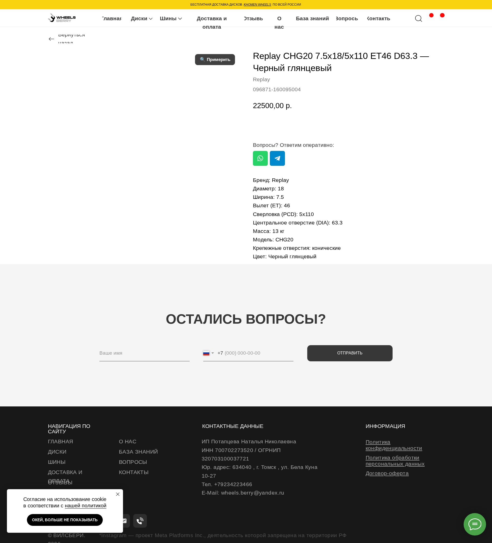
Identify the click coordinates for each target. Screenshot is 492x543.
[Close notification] (118, 494)
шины (57, 462)
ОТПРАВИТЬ (350, 353)
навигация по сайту (69, 429)
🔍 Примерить (215, 59)
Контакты (134, 472)
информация (385, 426)
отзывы (60, 482)
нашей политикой (85, 505)
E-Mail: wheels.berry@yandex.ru (243, 493)
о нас (127, 441)
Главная (60, 441)
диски (57, 452)
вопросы (133, 462)
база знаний (138, 452)
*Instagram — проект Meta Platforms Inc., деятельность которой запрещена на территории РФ (223, 535)
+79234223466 (233, 484)
